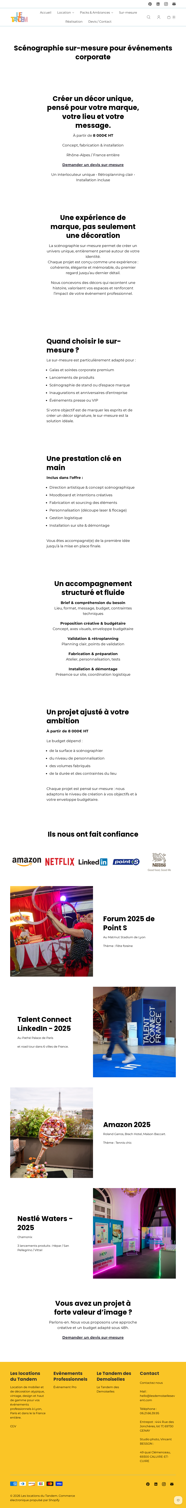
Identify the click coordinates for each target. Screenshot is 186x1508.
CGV (13, 1426)
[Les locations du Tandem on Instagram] (166, 4)
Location (64, 12)
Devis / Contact (100, 21)
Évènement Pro (64, 1387)
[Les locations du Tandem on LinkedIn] (158, 4)
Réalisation (73, 21)
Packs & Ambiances (95, 12)
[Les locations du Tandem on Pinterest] (150, 4)
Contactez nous (151, 1383)
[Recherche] (148, 17)
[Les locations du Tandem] (19, 17)
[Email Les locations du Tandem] (174, 4)
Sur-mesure (128, 12)
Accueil (45, 12)
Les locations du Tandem (39, 1495)
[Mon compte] (159, 17)
